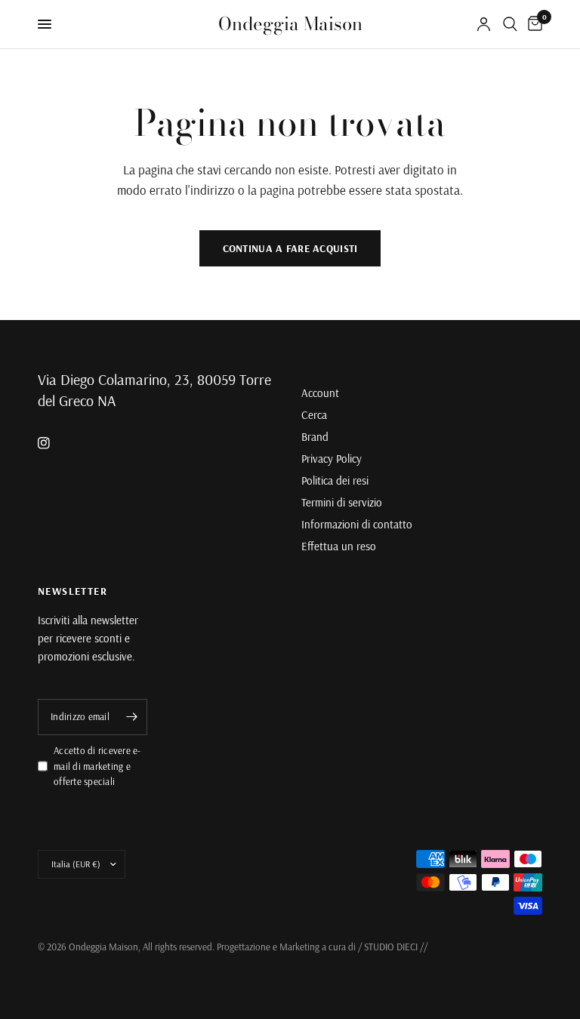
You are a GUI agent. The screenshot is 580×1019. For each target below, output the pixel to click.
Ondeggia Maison (290, 24)
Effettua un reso (338, 546)
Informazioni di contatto (356, 524)
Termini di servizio (341, 502)
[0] (532, 24)
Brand (315, 436)
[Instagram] (54, 443)
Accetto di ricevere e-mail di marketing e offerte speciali (97, 766)
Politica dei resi (335, 480)
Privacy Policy (331, 458)
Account (320, 393)
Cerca (314, 415)
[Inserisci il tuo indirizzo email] (132, 717)
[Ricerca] (510, 24)
